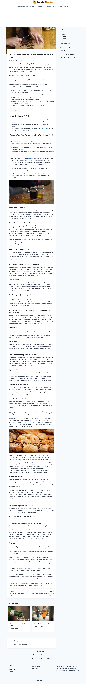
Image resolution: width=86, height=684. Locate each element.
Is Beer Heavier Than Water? (67, 57)
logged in (17, 644)
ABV (25, 239)
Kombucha (21, 6)
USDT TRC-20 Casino (37, 658)
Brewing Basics (39, 6)
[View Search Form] (69, 7)
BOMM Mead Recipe (65, 50)
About (60, 6)
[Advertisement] (43, 18)
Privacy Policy (12, 669)
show (17, 110)
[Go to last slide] (10, 619)
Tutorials (48, 6)
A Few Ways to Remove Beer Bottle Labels (18, 593)
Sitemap (11, 671)
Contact (65, 6)
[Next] (52, 619)
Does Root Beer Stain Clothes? (68, 54)
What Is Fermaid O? (65, 47)
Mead (32, 6)
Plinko (33, 655)
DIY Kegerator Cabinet (65, 43)
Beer (27, 6)
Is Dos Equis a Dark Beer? (41, 624)
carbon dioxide (44, 128)
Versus (54, 6)
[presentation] (19, 613)
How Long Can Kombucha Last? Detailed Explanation (43, 593)
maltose (30, 158)
